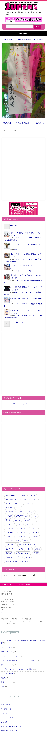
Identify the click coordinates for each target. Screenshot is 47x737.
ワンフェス (9, 549)
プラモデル (34, 536)
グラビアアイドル (22, 516)
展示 (29, 549)
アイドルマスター (12, 499)
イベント (18, 503)
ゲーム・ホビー (6, 665)
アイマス (25, 499)
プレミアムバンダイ (12, 540)
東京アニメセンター (22, 553)
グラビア (9, 516)
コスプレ (18, 520)
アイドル (32, 495)
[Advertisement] (23, 170)
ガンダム (28, 503)
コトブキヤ (9, 524)
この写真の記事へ (23, 39)
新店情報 (9, 553)
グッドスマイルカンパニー (15, 512)
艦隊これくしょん (12, 561)
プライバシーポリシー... (19, 322)
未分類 (3, 678)
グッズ (18, 507)
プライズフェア (21, 536)
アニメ (8, 503)
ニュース (13, 225)
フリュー (34, 532)
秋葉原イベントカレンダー (10, 731)
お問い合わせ (5, 704)
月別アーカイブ (9, 575)
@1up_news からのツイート (23, 404)
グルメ (34, 516)
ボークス (26, 540)
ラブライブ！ (10, 545)
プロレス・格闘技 (7, 673)
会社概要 (4, 722)
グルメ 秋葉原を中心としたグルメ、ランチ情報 (18, 660)
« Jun (3, 612)
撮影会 (37, 549)
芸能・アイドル (6, 682)
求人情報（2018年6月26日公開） (12, 726)
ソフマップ (22, 528)
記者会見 (25, 561)
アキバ (34, 499)
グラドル (31, 512)
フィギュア (22, 532)
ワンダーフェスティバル (27, 545)
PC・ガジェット (6, 647)
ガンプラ (9, 507)
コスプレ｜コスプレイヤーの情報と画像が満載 (27, 280)
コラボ (28, 524)
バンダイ (34, 528)
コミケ (20, 524)
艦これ (27, 557)
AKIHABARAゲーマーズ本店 (15, 495)
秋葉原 (36, 553)
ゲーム (8, 520)
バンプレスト (10, 532)
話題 (15, 249)
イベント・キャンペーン (21, 237)
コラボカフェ (10, 528)
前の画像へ (8, 39)
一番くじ (21, 549)
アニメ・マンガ (18, 292)
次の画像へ (39, 39)
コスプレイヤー (30, 520)
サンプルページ (6, 709)
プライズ (9, 536)
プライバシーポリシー (8, 718)
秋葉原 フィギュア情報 (13, 557)
